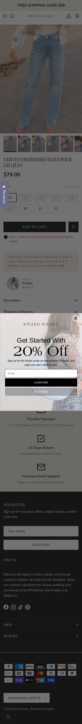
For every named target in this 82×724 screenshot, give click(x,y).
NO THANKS (41, 391)
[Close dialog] (75, 318)
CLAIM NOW (41, 382)
